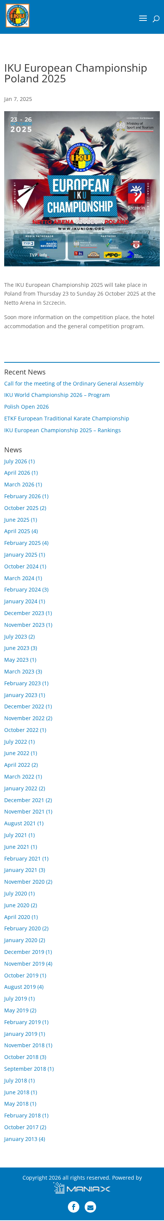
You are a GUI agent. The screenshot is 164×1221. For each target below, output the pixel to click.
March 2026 (19, 484)
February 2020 (22, 928)
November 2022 (24, 718)
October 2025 (21, 507)
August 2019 (20, 986)
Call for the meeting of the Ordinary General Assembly (73, 383)
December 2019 (24, 951)
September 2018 (25, 1068)
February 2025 (22, 542)
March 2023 (19, 671)
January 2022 (20, 788)
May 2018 (16, 1103)
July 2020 (15, 893)
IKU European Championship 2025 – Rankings (62, 430)
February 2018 (22, 1115)
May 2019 (16, 1010)
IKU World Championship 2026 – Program (57, 394)
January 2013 (20, 1138)
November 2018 (24, 1045)
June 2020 (16, 905)
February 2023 (22, 683)
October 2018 (21, 1057)
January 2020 (20, 940)
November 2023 (24, 624)
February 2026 (22, 496)
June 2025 (16, 519)
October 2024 (21, 566)
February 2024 (22, 589)
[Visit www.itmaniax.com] (82, 1189)
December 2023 (24, 613)
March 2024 (19, 578)
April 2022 (17, 764)
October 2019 (21, 975)
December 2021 (24, 800)
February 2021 (22, 858)
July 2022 (15, 741)
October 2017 (21, 1127)
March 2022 (19, 776)
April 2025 (17, 531)
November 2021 (24, 811)
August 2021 (20, 823)
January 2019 (20, 1033)
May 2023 (16, 659)
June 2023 (16, 647)
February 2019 (22, 1022)
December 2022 (24, 706)
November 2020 (24, 881)
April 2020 (17, 916)
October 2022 (21, 729)
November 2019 (24, 963)
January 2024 (20, 601)
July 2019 (15, 998)
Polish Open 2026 (26, 406)
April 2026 (17, 472)
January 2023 (20, 695)
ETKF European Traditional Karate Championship (66, 418)
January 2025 (20, 554)
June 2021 (16, 846)
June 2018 (16, 1092)
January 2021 (20, 869)
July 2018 (15, 1080)
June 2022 (16, 753)
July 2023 (15, 636)
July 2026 (15, 461)
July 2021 (15, 835)
